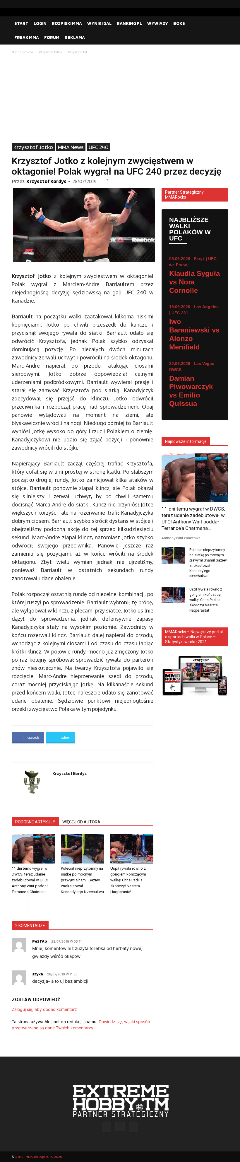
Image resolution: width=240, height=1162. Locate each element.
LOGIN (40, 23)
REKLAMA (75, 37)
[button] (221, 23)
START (21, 23)
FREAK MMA (26, 37)
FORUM (51, 37)
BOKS (179, 23)
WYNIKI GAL (99, 23)
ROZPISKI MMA (67, 23)
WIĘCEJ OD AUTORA (81, 822)
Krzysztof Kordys (46, 181)
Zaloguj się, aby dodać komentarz (44, 1009)
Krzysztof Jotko (50, 52)
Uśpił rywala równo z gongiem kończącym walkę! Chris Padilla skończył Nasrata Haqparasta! (128, 880)
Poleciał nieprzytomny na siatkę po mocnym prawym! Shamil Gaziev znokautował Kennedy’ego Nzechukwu (82, 880)
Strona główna (22, 52)
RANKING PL (129, 23)
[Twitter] (224, 4)
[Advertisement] (120, 99)
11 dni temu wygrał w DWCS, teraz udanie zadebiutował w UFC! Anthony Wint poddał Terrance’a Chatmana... (30, 880)
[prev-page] (15, 903)
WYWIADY (157, 23)
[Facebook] (205, 4)
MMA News (71, 147)
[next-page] (24, 903)
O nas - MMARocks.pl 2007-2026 (38, 1156)
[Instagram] (214, 4)
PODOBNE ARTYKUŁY (35, 822)
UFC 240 (99, 147)
